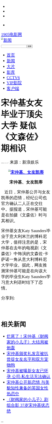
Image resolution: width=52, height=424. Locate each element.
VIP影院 (14, 82)
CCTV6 (13, 77)
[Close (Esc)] (2, 421)
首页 (11, 55)
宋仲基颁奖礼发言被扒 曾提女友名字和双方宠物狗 (27, 359)
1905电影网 (11, 34)
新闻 (11, 60)
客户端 (13, 88)
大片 (11, 66)
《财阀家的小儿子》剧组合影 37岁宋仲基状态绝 (28, 405)
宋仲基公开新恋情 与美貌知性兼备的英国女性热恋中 (28, 388)
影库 (11, 72)
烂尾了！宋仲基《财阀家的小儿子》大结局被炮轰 (27, 342)
